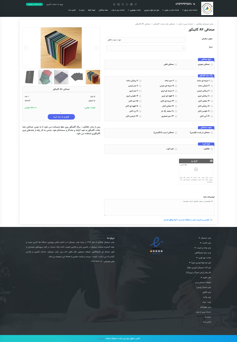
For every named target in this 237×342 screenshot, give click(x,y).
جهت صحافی (206, 127)
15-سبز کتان (133, 100)
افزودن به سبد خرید (61, 116)
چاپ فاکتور (207, 292)
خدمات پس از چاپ (118, 10)
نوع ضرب (206, 143)
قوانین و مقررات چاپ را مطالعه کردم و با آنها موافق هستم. (186, 219)
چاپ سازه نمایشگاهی (203, 252)
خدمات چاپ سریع (190, 10)
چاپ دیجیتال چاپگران (204, 24)
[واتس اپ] (127, 4)
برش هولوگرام (205, 307)
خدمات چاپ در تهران (172, 10)
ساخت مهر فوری (204, 257)
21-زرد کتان (133, 111)
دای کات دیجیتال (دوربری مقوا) (199, 267)
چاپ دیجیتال (206, 238)
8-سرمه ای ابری (167, 90)
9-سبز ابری (133, 90)
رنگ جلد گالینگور (206, 75)
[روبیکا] (114, 4)
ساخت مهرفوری (135, 10)
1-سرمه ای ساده (203, 80)
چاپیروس (101, 338)
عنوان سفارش (207, 38)
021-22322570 (96, 261)
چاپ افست (206, 242)
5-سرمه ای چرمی (167, 85)
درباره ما (82, 10)
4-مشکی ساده (204, 85)
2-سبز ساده (169, 80)
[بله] (123, 4)
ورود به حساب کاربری (54, 4)
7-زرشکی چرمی (203, 90)
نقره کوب (170, 148)
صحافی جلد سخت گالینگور (164, 24)
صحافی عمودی (204, 64)
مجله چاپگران (103, 10)
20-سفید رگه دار (167, 111)
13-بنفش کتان (204, 100)
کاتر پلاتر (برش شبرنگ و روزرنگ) (198, 272)
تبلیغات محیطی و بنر (203, 282)
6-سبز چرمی (133, 85)
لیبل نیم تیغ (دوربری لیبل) (201, 262)
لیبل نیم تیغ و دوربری (151, 10)
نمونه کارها (91, 10)
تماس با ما (72, 10)
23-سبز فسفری (167, 116)
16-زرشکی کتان (204, 106)
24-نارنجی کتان (132, 116)
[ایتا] (118, 4)
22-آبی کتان (205, 116)
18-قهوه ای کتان (132, 106)
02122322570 (183, 4)
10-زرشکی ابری (204, 95)
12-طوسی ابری (132, 95)
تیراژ (210, 47)
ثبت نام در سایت (34, 4)
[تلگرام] (131, 4)
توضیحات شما (209, 197)
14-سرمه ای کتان (167, 100)
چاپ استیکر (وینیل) (203, 287)
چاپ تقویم (207, 277)
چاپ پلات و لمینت (204, 247)
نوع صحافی (206, 59)
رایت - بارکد (206, 302)
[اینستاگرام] (135, 4)
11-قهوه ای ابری (168, 95)
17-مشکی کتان (168, 106)
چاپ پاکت (207, 297)
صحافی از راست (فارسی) (200, 132)
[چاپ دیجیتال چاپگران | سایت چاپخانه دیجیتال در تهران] (207, 8)
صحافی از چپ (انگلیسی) (164, 132)
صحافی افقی (169, 64)
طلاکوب (207, 148)
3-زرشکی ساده (132, 80)
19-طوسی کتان (204, 111)
